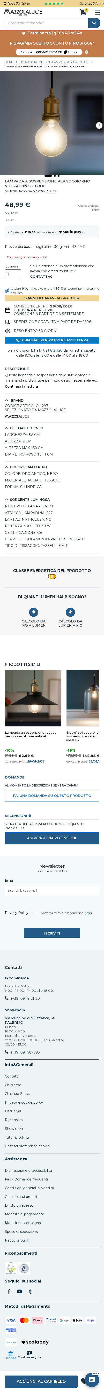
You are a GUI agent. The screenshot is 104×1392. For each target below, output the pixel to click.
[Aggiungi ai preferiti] (84, 1381)
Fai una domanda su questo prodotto (52, 796)
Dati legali (13, 1111)
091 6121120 (53, 350)
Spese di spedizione (21, 1231)
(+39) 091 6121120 (25, 998)
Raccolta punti (17, 1240)
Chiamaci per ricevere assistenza (55, 340)
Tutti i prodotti (17, 1137)
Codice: (49, 52)
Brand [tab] (16, 401)
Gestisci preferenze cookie (27, 1146)
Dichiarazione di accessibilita (28, 1170)
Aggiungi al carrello (41, 1381)
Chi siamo (13, 1085)
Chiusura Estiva (17, 1094)
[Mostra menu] (97, 12)
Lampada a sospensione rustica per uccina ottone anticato (30, 734)
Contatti (13, 968)
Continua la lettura (21, 387)
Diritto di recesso (19, 1205)
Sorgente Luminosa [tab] (30, 500)
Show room (14, 1128)
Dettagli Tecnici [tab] (26, 428)
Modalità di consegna (23, 1223)
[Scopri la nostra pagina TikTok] (30, 1292)
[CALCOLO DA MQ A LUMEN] (33, 612)
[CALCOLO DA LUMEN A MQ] (70, 612)
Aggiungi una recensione (52, 838)
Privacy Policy (16, 913)
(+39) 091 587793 (25, 1052)
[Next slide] (99, 125)
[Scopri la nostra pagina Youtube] (19, 1292)
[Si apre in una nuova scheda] (11, 1269)
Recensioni (14, 1120)
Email (9, 880)
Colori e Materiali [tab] (28, 467)
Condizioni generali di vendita (29, 1188)
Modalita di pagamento (24, 1214)
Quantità (11, 266)
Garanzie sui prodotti (22, 1197)
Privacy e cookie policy (24, 1102)
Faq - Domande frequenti (26, 1179)
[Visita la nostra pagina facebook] (9, 1292)
